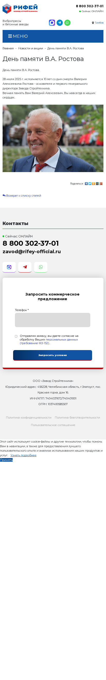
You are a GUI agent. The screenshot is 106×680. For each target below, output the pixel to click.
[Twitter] (90, 182)
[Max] (52, 23)
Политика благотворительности (77, 417)
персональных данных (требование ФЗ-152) (49, 341)
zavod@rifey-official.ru (32, 251)
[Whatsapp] (67, 23)
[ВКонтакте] (86, 182)
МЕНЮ (20, 36)
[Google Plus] (101, 182)
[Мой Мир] (97, 182)
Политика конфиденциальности (28, 417)
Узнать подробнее (24, 455)
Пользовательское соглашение (53, 425)
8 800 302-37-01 (89, 6)
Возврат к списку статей (23, 195)
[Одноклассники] (93, 182)
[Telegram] (60, 23)
